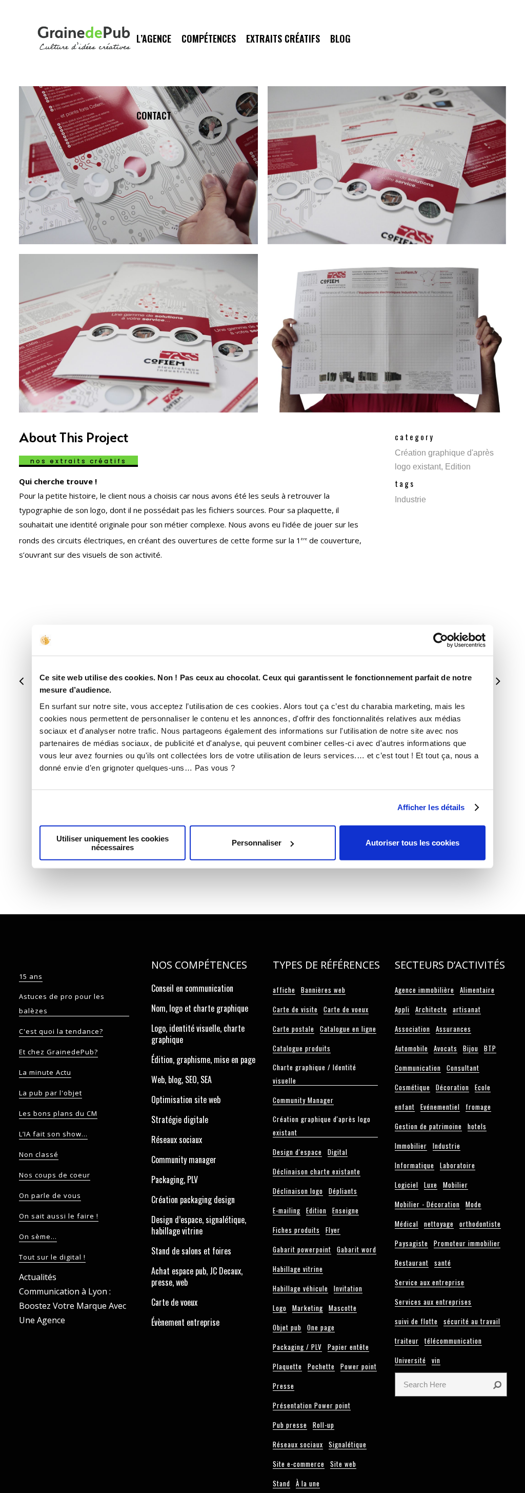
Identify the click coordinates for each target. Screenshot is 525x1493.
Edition (316, 1210)
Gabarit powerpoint (302, 1249)
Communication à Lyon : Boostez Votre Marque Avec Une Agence (72, 1306)
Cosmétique (412, 1087)
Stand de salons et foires (191, 1250)
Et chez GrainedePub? (58, 1051)
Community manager (183, 1159)
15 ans (31, 976)
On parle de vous (50, 1195)
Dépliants (343, 1191)
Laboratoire (457, 1165)
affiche (284, 990)
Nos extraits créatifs (78, 461)
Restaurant (412, 1263)
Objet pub (287, 1327)
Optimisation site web (185, 1099)
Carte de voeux (174, 1302)
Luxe (430, 1185)
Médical (406, 1224)
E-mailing (286, 1210)
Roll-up (323, 1425)
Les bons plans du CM (58, 1113)
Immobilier (411, 1146)
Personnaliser (256, 842)
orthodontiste (480, 1224)
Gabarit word (356, 1249)
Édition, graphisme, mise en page (203, 1059)
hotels (477, 1126)
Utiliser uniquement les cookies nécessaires (112, 842)
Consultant (463, 1068)
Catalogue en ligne (348, 1029)
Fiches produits (296, 1230)
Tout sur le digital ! (52, 1257)
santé (442, 1263)
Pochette (321, 1366)
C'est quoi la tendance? (61, 1031)
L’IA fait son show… (53, 1133)
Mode (473, 1204)
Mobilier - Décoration (427, 1204)
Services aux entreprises (433, 1301)
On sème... (38, 1236)
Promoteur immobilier (467, 1243)
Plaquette (287, 1366)
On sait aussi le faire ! (58, 1216)
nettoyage (439, 1224)
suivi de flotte (416, 1321)
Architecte (431, 1009)
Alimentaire (477, 990)
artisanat (467, 1009)
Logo (280, 1308)
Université (410, 1360)
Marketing (307, 1308)
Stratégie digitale (179, 1119)
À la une (308, 1483)
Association (412, 1029)
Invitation (348, 1288)
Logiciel (406, 1185)
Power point (358, 1366)
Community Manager (303, 1100)
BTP (490, 1048)
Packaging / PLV (297, 1347)
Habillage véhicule (300, 1288)
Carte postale (293, 1029)
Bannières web (323, 990)
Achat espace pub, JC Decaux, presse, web (197, 1276)
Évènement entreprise (185, 1322)
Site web (343, 1464)
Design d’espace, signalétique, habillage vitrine (198, 1225)
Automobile (411, 1048)
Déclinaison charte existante (316, 1171)
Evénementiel (440, 1107)
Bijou (470, 1048)
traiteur (407, 1340)
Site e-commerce (299, 1464)
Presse (283, 1386)
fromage (478, 1107)
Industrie (446, 1146)
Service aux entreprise (430, 1282)
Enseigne (345, 1210)
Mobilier (455, 1185)
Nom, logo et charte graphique (199, 1008)
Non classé (38, 1154)
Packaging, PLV (174, 1179)
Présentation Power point (312, 1405)
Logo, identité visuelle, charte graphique (198, 1034)
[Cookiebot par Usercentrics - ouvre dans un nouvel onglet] (441, 640)
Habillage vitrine (298, 1269)
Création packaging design (193, 1199)
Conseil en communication (192, 988)
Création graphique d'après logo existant (322, 1125)
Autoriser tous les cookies (412, 842)
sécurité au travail (471, 1321)
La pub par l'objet (50, 1092)
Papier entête (348, 1347)
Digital (338, 1152)
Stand (281, 1483)
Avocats (445, 1048)
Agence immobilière (424, 990)
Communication (418, 1068)
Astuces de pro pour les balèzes (62, 1003)
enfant (405, 1107)
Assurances (453, 1029)
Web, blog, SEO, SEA (181, 1079)
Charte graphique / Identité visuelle (314, 1074)
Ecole (483, 1087)
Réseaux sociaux (176, 1139)
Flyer (333, 1230)
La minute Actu (45, 1072)
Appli (402, 1009)
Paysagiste (411, 1243)
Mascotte (343, 1308)
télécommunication (453, 1340)
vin (436, 1360)
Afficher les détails (431, 807)
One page (321, 1327)
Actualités (37, 1277)
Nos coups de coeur (54, 1175)
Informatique (414, 1165)
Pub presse (290, 1425)
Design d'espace (297, 1152)
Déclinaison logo (298, 1191)
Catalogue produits (302, 1048)
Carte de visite (295, 1009)
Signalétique (348, 1444)
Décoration (452, 1087)
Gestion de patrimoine (428, 1126)
